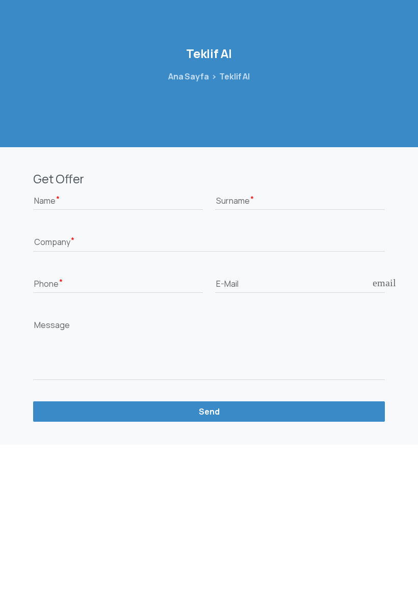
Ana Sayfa (188, 76)
